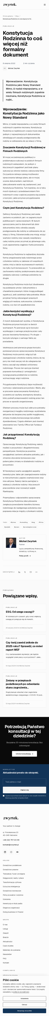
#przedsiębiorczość (30, 527)
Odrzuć (24, 1005)
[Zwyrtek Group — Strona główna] (10, 5)
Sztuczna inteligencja (11, 886)
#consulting (24, 522)
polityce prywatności (21, 992)
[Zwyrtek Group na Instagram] (11, 852)
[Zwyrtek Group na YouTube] (17, 852)
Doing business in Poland (13, 912)
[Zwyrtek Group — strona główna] (11, 818)
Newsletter (7, 954)
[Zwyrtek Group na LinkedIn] (5, 852)
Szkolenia (6, 899)
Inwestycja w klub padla (12, 903)
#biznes (13, 522)
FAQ (4, 958)
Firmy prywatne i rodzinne (13, 895)
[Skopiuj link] (36, 572)
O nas (5, 924)
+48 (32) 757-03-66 (11, 840)
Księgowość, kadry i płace (13, 878)
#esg (33, 522)
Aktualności (7, 941)
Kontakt (6, 963)
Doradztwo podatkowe (12, 865)
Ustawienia (24, 999)
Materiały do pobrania (11, 950)
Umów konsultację (24, 754)
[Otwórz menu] (44, 4)
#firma (41, 522)
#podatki (7, 527)
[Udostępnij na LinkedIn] (19, 572)
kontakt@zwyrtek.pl (11, 845)
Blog (17, 16)
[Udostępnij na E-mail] (30, 572)
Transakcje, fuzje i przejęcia (14, 874)
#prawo (16, 527)
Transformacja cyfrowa (12, 882)
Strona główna (8, 16)
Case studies (8, 946)
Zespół (5, 933)
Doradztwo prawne (10, 869)
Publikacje (8, 26)
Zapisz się (24, 790)
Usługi (5, 929)
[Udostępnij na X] (25, 572)
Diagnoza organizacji (11, 908)
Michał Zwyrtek (12, 68)
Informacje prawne (10, 975)
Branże (5, 937)
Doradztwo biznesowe (12, 891)
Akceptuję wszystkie (24, 1011)
